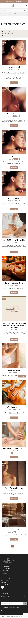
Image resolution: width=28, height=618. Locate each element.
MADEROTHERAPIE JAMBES (14, 240)
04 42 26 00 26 (4, 570)
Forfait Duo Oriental (14, 198)
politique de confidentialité (13, 607)
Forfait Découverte (14, 114)
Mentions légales (22, 616)
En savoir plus (14, 82)
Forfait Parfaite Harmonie (14, 488)
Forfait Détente (14, 530)
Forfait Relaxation (14, 370)
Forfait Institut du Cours (14, 283)
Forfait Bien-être (14, 157)
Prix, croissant (5, 35)
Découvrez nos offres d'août (14, 1)
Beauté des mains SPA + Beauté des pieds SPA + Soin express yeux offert (14, 325)
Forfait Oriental (14, 67)
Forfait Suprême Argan (14, 407)
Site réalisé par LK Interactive (12, 616)
